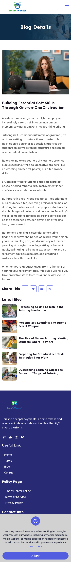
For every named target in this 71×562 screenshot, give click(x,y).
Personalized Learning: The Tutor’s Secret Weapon (42, 324)
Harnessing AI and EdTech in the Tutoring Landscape (40, 308)
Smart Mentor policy (17, 491)
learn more (35, 546)
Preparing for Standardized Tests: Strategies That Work (41, 355)
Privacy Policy (13, 503)
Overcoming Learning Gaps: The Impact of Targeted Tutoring (40, 371)
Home (8, 454)
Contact (9, 472)
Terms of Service (15, 497)
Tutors (8, 460)
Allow (35, 556)
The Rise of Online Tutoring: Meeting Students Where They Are (43, 340)
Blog (7, 466)
